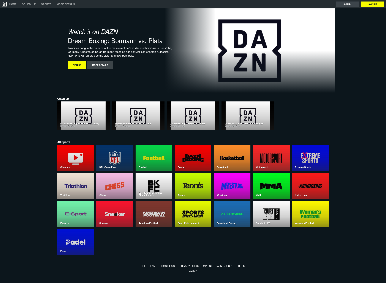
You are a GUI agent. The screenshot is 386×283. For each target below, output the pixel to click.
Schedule (29, 4)
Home (13, 4)
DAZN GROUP (223, 266)
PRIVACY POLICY (189, 266)
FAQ (152, 266)
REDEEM (240, 266)
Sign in (347, 4)
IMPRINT (207, 266)
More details (66, 4)
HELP (144, 266)
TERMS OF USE (167, 266)
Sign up (372, 4)
